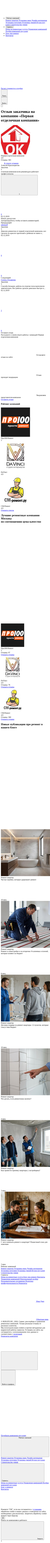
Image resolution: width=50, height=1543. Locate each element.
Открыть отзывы (7, 655)
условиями (37, 1509)
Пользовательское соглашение (13, 1281)
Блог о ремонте (7, 1487)
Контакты (9, 36)
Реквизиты (22, 1283)
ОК (3, 1518)
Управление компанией (37, 29)
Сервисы (10, 27)
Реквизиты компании (9, 1336)
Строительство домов (18, 25)
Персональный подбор (29, 1279)
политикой (17, 1334)
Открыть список (7, 510)
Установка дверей (29, 23)
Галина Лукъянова (8, 280)
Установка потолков (14, 23)
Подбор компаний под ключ (17, 31)
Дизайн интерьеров (39, 20)
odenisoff (4, 225)
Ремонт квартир (12, 20)
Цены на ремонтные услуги (17, 29)
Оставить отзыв (7, 399)
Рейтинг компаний (13, 18)
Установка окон (25, 20)
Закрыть (40, 1539)
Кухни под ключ (38, 1271)
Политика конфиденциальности (17, 1282)
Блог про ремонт (12, 33)
